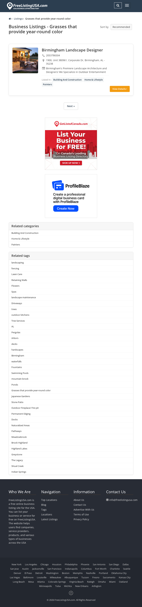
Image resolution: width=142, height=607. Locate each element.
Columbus (86, 568)
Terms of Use (81, 514)
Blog (43, 504)
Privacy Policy (81, 519)
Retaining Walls (19, 280)
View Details (119, 88)
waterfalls (16, 361)
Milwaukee (55, 577)
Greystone (16, 454)
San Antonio (99, 564)
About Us (79, 500)
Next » (71, 106)
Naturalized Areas (20, 425)
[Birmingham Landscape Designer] (25, 60)
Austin (25, 568)
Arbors (14, 338)
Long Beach (19, 581)
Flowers (15, 285)
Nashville (90, 573)
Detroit (39, 573)
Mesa (31, 581)
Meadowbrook (19, 436)
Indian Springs (18, 471)
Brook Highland (19, 442)
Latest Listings (49, 519)
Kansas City (125, 577)
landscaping (17, 262)
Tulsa (58, 586)
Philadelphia (71, 564)
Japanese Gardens (20, 396)
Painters (47, 84)
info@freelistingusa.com (123, 500)
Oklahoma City (119, 573)
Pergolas (15, 332)
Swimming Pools (19, 373)
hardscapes (17, 349)
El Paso (28, 573)
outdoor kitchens (20, 314)
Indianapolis (71, 568)
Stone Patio (17, 402)
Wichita (68, 586)
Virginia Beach (76, 581)
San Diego (114, 564)
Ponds (14, 384)
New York (16, 564)
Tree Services (18, 320)
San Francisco (54, 568)
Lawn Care (16, 274)
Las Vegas (15, 577)
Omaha (102, 581)
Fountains (16, 367)
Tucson (85, 577)
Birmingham (17, 355)
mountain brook (19, 378)
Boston (65, 573)
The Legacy (17, 460)
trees (14, 309)
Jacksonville (38, 568)
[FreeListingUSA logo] (26, 6)
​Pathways (16, 431)
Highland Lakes (19, 448)
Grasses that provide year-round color (31, 390)
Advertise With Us (84, 509)
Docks (14, 419)
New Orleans (81, 586)
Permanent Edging (20, 413)
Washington (52, 573)
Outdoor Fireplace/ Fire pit (25, 407)
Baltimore (28, 577)
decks (14, 343)
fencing (15, 268)
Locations (46, 514)
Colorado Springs (57, 581)
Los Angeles (31, 564)
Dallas (126, 564)
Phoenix (85, 564)
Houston (56, 564)
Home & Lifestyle (94, 79)
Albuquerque (71, 577)
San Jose (14, 568)
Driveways (16, 303)
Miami (112, 581)
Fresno (95, 577)
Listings (18, 18)
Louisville (41, 577)
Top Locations (49, 500)
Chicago (45, 564)
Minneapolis (45, 586)
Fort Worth (100, 568)
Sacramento (109, 577)
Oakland (123, 581)
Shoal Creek (17, 466)
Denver (17, 573)
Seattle (126, 568)
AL (12, 326)
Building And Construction (67, 79)
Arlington (96, 586)
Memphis (78, 573)
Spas (13, 291)
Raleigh (91, 581)
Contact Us (80, 504)
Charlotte (115, 568)
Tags (44, 509)
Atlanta (41, 581)
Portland (103, 573)
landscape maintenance (23, 297)
